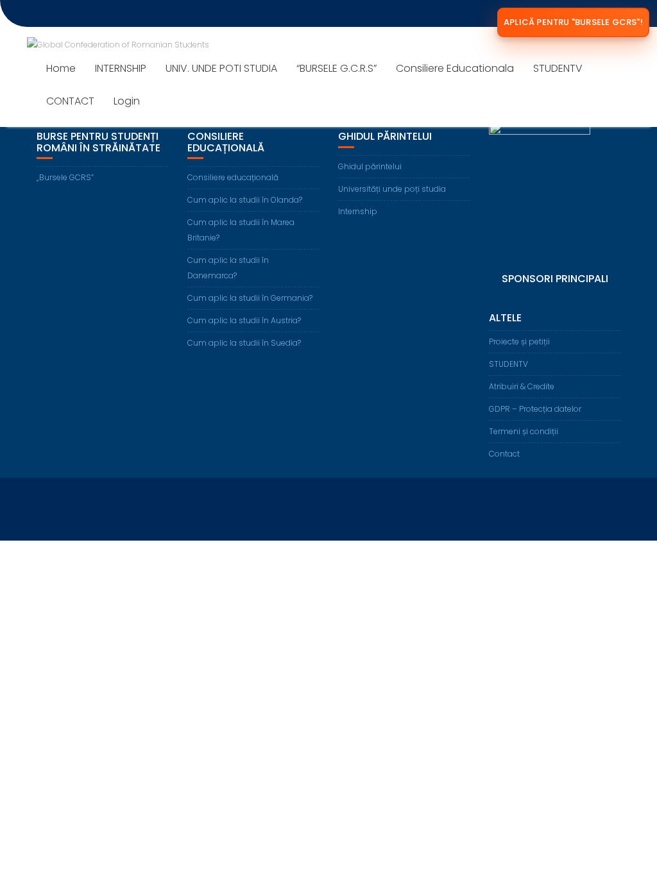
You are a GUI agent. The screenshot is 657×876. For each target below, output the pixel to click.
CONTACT (70, 101)
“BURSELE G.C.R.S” (336, 68)
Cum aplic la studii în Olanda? (244, 199)
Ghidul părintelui (370, 166)
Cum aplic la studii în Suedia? (244, 342)
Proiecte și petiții (519, 341)
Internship (357, 211)
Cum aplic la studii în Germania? (249, 297)
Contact (504, 453)
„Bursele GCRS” (65, 177)
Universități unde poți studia (392, 188)
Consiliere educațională (232, 177)
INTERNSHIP (120, 68)
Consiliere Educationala (455, 68)
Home (61, 68)
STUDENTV (558, 68)
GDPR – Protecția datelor (535, 408)
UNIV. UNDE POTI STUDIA (221, 68)
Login (127, 101)
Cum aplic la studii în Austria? (244, 320)
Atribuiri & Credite (521, 386)
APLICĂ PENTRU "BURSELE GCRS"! (573, 22)
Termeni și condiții (523, 431)
